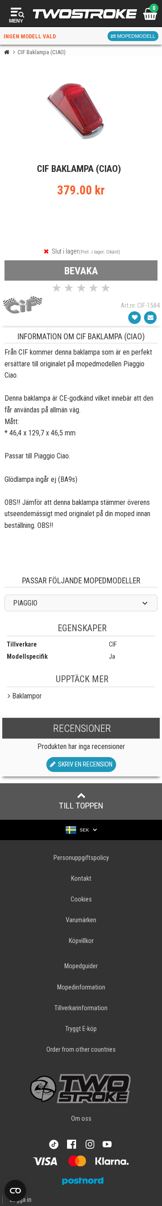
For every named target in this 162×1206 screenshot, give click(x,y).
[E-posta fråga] (150, 317)
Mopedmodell (135, 36)
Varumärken (81, 920)
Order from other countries (81, 1050)
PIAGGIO (25, 603)
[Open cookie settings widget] (15, 1190)
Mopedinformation (81, 987)
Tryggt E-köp (81, 1029)
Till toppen (81, 805)
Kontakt (81, 879)
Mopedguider (81, 966)
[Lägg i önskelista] (134, 317)
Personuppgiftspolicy (81, 858)
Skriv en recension (83, 764)
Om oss (81, 1119)
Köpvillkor (81, 941)
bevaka (81, 271)
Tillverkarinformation (81, 1008)
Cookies (81, 899)
